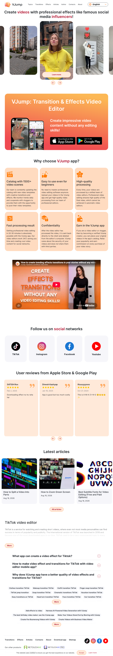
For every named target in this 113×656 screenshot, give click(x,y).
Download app (60, 640)
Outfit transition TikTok (66, 588)
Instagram (41, 354)
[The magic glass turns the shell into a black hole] (20, 134)
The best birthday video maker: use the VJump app (33, 615)
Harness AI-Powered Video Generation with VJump (66, 611)
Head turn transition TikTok (48, 597)
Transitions (39, 4)
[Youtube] (105, 640)
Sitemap (72, 640)
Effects (48, 4)
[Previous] (53, 83)
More (9, 546)
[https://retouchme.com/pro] (54, 647)
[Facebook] (99, 640)
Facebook (69, 354)
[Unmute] (69, 29)
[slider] (56, 24)
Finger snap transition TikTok (91, 588)
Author (63, 4)
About (80, 4)
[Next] (60, 83)
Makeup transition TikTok (43, 588)
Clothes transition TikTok (19, 588)
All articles (56, 509)
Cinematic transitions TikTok (65, 592)
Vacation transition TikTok (91, 592)
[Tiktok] (87, 640)
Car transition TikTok (92, 597)
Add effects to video (34, 611)
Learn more (23, 70)
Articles (56, 4)
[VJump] (13, 4)
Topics (30, 4)
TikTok (15, 354)
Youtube (96, 354)
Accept (81, 653)
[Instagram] (93, 640)
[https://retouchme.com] (32, 647)
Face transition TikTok (72, 597)
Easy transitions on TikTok (22, 597)
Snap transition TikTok (41, 592)
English (96, 4)
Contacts (72, 4)
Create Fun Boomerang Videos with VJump (38, 619)
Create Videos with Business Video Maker (75, 619)
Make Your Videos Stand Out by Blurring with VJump (79, 615)
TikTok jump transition (20, 592)
